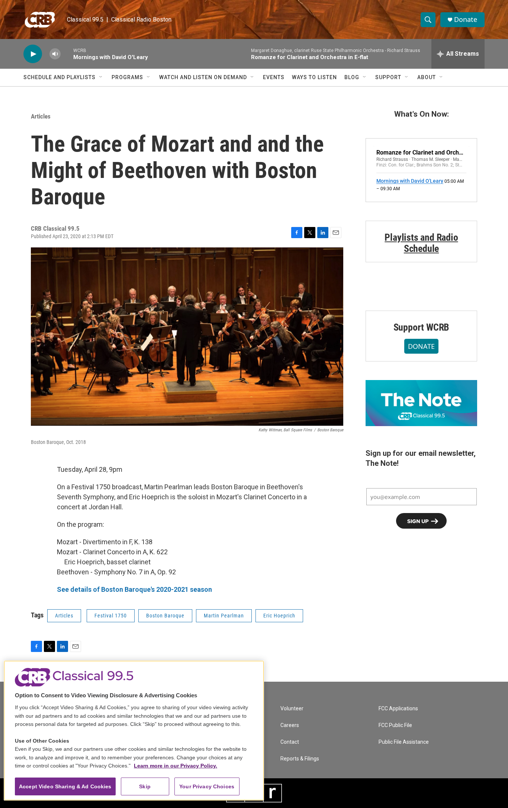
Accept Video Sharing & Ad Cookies (65, 786)
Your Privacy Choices (206, 786)
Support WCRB (421, 327)
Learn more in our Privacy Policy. (175, 766)
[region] (134, 731)
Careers (289, 725)
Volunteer (291, 708)
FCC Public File (395, 725)
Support (388, 77)
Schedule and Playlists (59, 77)
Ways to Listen (314, 77)
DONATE (421, 346)
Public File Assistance (404, 742)
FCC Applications (398, 708)
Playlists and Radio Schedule (421, 243)
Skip (145, 786)
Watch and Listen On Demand (203, 77)
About (426, 77)
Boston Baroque (165, 616)
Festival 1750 (110, 616)
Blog (351, 77)
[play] (33, 54)
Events (273, 77)
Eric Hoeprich (279, 616)
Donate (465, 19)
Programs (127, 77)
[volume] (55, 54)
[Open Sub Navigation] (101, 77)
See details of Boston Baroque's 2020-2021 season (134, 589)
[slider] (67, 54)
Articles (41, 116)
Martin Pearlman (224, 616)
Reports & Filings (299, 759)
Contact (289, 742)
